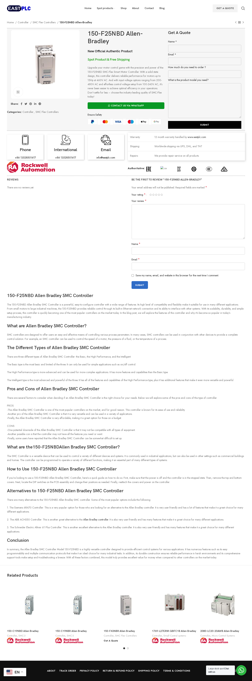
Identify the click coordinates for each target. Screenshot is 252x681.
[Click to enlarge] (18, 92)
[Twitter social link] (25, 103)
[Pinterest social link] (30, 103)
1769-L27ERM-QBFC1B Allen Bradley (174, 631)
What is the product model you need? (188, 80)
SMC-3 (21, 635)
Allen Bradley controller (95, 519)
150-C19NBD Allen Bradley (23, 631)
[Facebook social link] (21, 103)
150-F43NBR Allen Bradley (119, 631)
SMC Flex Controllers (44, 22)
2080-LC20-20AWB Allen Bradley (219, 631)
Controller (23, 22)
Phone (25, 149)
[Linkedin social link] (35, 103)
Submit (204, 125)
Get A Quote (225, 8)
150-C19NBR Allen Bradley (71, 631)
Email (172, 54)
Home (10, 22)
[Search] (243, 8)
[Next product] (243, 22)
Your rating (139, 194)
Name (172, 41)
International (65, 149)
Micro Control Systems (223, 635)
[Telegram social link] (39, 103)
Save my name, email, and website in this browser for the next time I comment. (177, 275)
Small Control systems (174, 635)
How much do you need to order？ (187, 67)
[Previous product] (236, 22)
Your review (139, 201)
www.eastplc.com (197, 137)
